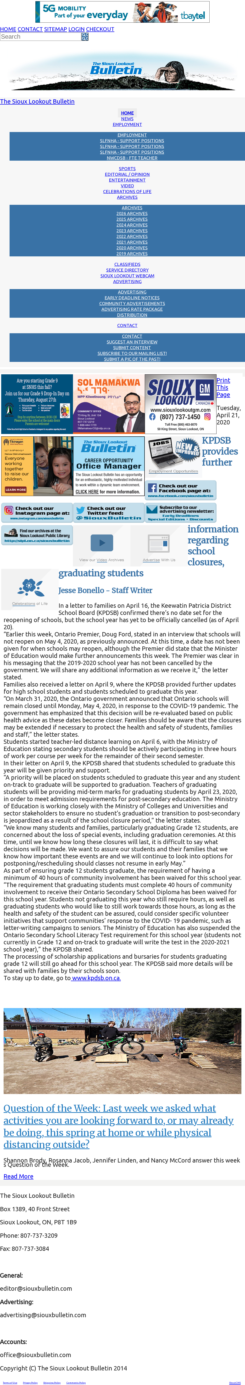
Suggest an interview (132, 341)
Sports (127, 168)
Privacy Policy (30, 1382)
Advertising (127, 281)
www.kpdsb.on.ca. (96, 977)
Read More (18, 1176)
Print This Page (223, 387)
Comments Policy (76, 1382)
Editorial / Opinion (127, 174)
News (127, 118)
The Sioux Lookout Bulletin (37, 101)
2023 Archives (132, 230)
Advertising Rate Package (132, 309)
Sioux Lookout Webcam (127, 275)
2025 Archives (132, 219)
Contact (30, 29)
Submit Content (132, 347)
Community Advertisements (132, 303)
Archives (127, 197)
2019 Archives (132, 253)
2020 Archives (132, 247)
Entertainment (127, 180)
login (76, 29)
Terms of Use (10, 1382)
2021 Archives (132, 242)
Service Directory (127, 270)
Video (127, 185)
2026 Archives (132, 213)
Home (8, 29)
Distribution (132, 314)
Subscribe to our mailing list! (132, 353)
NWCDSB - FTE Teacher (132, 157)
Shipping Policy (52, 1382)
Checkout (100, 29)
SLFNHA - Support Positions (132, 140)
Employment (127, 124)
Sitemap (55, 29)
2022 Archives (132, 236)
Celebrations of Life (127, 191)
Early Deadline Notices (132, 297)
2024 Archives (132, 224)
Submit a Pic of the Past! (132, 359)
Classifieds (127, 264)
